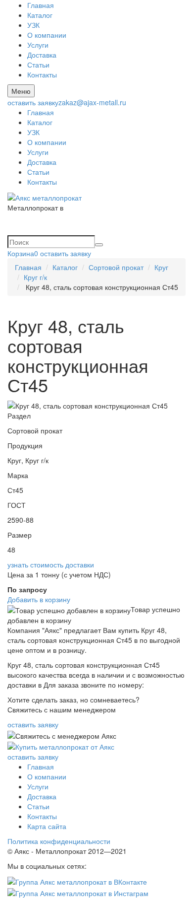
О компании (46, 35)
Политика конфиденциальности (58, 841)
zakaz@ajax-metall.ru (92, 102)
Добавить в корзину (38, 599)
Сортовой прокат (116, 267)
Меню (21, 91)
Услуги (37, 45)
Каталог (39, 15)
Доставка (41, 55)
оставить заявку (32, 102)
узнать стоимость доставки (50, 564)
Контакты (42, 74)
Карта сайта (46, 826)
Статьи (38, 65)
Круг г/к (35, 277)
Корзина (22, 253)
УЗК (33, 25)
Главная (40, 5)
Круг (161, 267)
